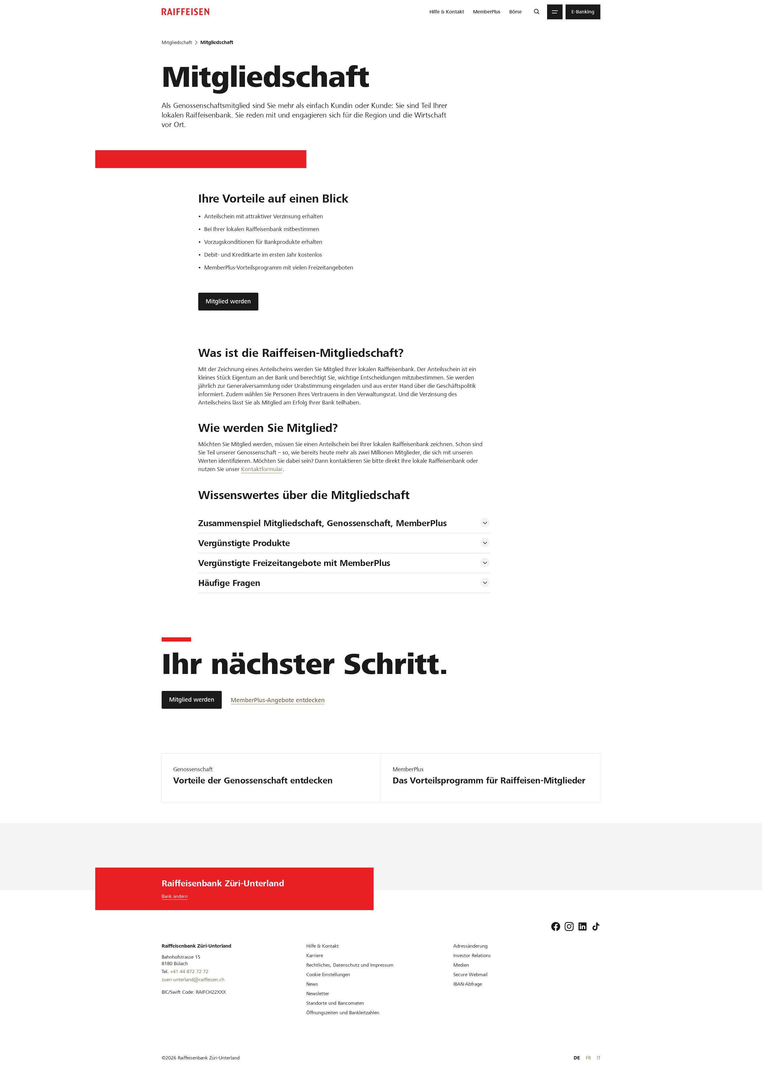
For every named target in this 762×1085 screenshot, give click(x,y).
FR (588, 1058)
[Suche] (536, 11)
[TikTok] (595, 926)
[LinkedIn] (582, 926)
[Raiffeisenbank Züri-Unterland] (185, 12)
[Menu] (555, 11)
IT (598, 1058)
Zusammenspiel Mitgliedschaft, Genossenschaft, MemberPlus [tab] (322, 523)
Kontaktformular (261, 469)
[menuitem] (446, 11)
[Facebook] (555, 926)
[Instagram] (569, 926)
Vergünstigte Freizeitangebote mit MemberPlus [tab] (294, 563)
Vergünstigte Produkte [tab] (244, 543)
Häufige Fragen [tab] (229, 583)
